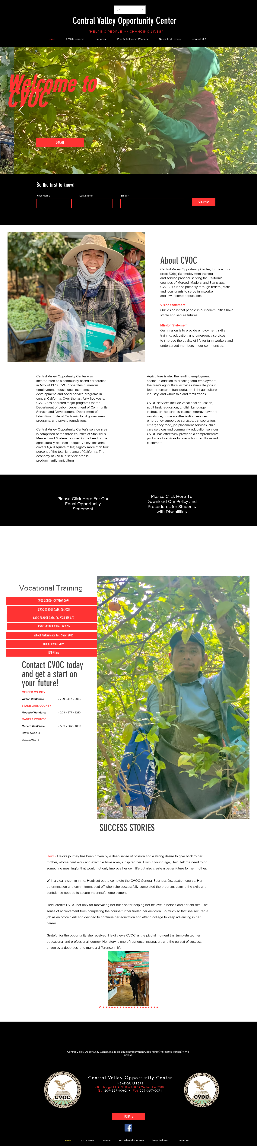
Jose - (51, 856)
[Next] (235, 110)
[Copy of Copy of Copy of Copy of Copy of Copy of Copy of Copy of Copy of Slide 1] (117, 1007)
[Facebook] (128, 1128)
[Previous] (21, 110)
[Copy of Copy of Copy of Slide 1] (106, 1007)
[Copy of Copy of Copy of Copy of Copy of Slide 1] (112, 1007)
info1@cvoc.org (31, 732)
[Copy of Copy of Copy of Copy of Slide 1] (109, 1007)
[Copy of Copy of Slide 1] (103, 1007)
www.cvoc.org (30, 739)
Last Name (86, 195)
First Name (43, 195)
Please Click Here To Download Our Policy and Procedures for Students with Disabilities (172, 504)
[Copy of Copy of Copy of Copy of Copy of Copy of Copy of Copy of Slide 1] (115, 1007)
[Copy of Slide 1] (100, 1007)
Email (124, 195)
